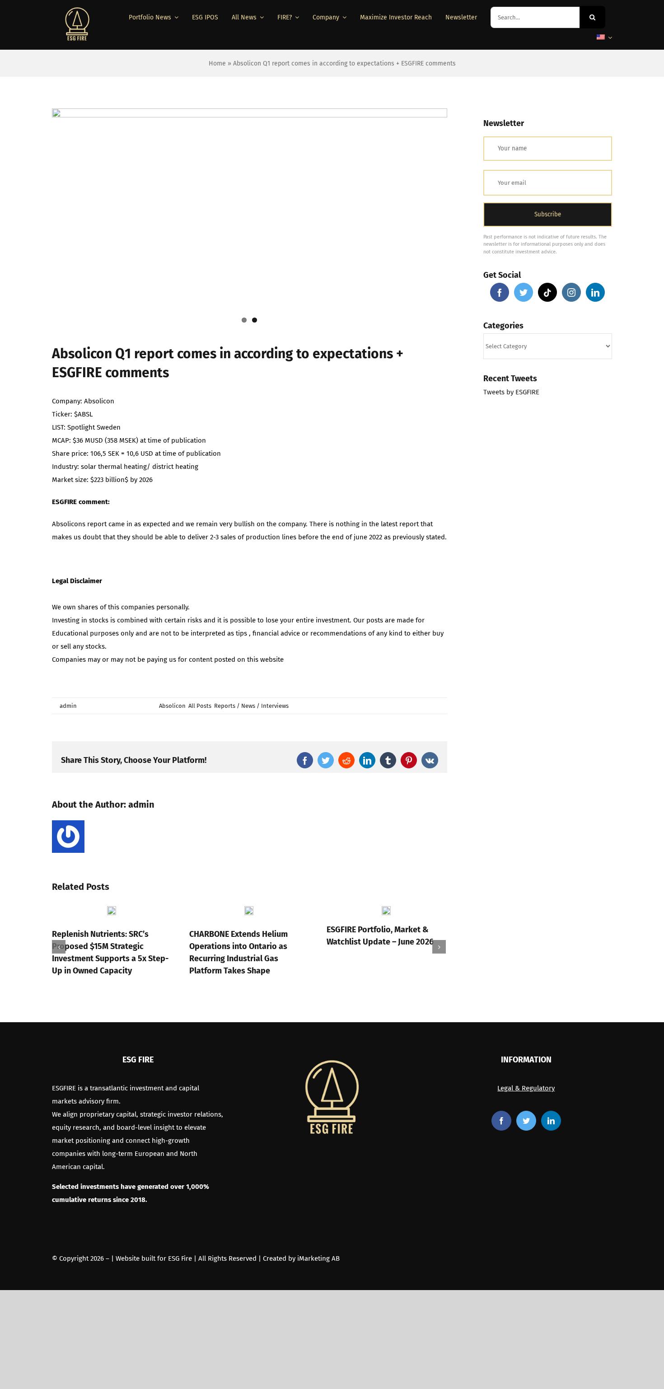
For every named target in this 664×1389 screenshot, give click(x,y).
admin (68, 705)
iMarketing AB (318, 1258)
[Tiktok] (547, 292)
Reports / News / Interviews (251, 705)
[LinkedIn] (595, 292)
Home (217, 63)
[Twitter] (523, 292)
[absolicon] (249, 219)
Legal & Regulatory (526, 1088)
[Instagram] (571, 292)
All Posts (199, 705)
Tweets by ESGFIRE (511, 392)
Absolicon (172, 705)
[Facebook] (499, 292)
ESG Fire (180, 1258)
